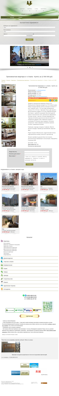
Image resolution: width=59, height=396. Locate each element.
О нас (36, 8)
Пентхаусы (6, 253)
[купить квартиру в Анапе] (8, 128)
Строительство (8, 279)
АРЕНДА (12, 17)
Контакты (43, 8)
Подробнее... (38, 64)
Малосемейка (7, 243)
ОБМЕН (20, 17)
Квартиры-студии (8, 246)
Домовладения (8, 258)
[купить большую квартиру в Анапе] (8, 94)
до (33, 34)
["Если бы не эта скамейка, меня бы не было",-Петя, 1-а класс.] (10, 352)
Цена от (5, 34)
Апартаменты (7, 254)
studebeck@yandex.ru (15, 383)
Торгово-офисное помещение (28, 207)
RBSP (32, 383)
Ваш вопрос (12, 156)
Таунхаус (42, 207)
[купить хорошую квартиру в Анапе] (8, 105)
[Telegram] (54, 100)
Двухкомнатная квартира (8, 186)
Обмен (6, 272)
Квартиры (13, 80)
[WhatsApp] (56, 100)
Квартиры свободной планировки (12, 244)
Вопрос (30, 8)
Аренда (6, 275)
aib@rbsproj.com (7, 383)
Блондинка (7, 289)
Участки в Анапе (8, 261)
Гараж (5, 268)
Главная (15, 8)
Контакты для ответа (15, 153)
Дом (41, 186)
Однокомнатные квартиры (10, 247)
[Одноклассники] (52, 100)
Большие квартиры (8, 251)
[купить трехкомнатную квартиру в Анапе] (8, 139)
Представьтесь (13, 151)
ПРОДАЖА (4, 17)
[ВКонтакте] (50, 100)
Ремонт (6, 282)
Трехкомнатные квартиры (23, 80)
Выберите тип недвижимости (10, 25)
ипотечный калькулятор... (42, 96)
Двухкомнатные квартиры (10, 249)
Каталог (22, 8)
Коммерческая (8, 265)
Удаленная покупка (9, 285)
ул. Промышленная (41, 90)
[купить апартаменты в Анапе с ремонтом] (8, 116)
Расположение (7, 29)
